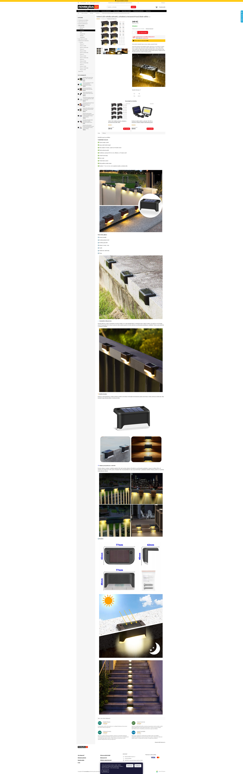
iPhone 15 (82, 54)
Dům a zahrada (81, 25)
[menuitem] (82, 11)
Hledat (133, 7)
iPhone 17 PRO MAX (84, 68)
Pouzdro (81, 42)
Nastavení (105, 771)
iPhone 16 (82, 59)
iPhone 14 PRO (83, 50)
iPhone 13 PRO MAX (84, 47)
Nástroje (81, 35)
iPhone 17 (82, 64)
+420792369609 (128, 758)
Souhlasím (137, 765)
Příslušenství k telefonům (83, 40)
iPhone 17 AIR (83, 69)
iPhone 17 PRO (83, 66)
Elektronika (82, 27)
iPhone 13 (82, 44)
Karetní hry (80, 71)
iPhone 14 (82, 49)
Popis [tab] (99, 133)
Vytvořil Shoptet (162, 771)
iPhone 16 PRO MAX (84, 62)
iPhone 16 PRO (83, 61)
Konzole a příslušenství (83, 23)
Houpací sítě (82, 33)
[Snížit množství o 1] (136, 33)
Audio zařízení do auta (82, 21)
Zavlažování (82, 37)
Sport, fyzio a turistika (82, 38)
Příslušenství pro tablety (83, 20)
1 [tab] (130, 130)
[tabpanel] (119, 116)
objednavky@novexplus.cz (130, 756)
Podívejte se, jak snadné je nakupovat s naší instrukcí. (120, 2)
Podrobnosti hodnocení (111, 18)
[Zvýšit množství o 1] (136, 31)
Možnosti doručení (149, 28)
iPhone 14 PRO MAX (84, 52)
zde (118, 767)
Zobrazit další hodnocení (160, 742)
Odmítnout (129, 765)
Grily (81, 32)
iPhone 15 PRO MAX (84, 57)
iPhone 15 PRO (83, 56)
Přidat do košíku (143, 32)
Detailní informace (136, 89)
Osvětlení (82, 30)
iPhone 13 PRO (83, 45)
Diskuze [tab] (104, 133)
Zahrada (81, 28)
